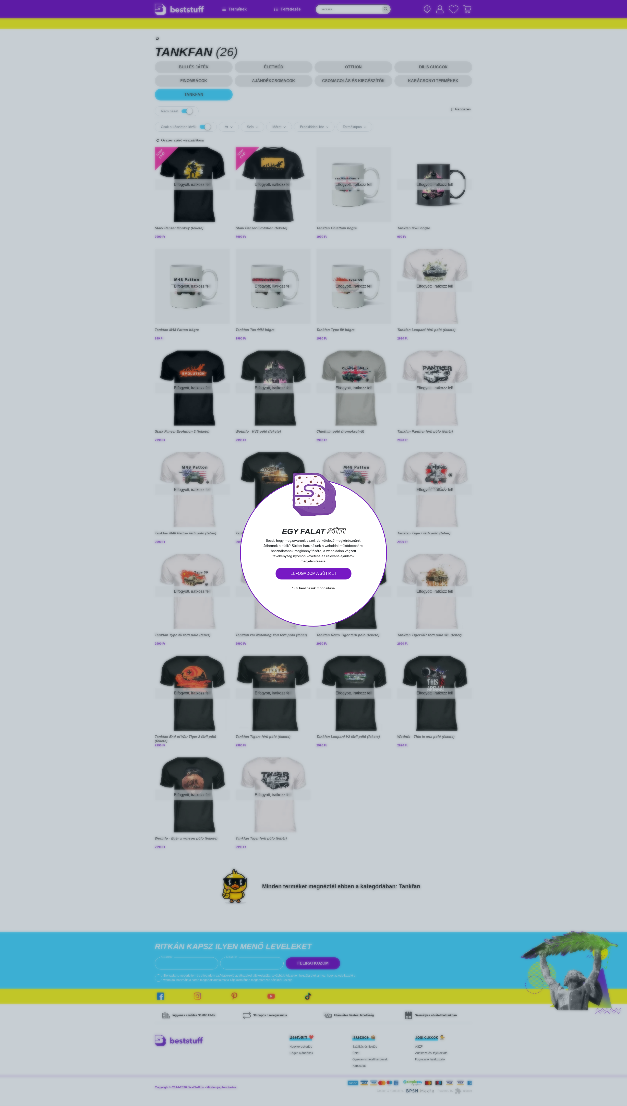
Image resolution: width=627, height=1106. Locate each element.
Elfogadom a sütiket (313, 573)
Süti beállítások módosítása (313, 588)
